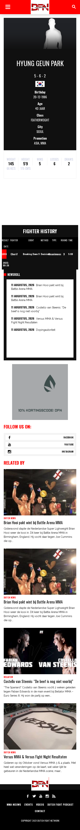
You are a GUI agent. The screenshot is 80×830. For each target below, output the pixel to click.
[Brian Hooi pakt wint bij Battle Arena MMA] (40, 492)
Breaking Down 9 (31, 254)
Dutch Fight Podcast (60, 804)
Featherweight (40, 120)
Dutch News (10, 518)
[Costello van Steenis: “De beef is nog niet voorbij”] (40, 651)
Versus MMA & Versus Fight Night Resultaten (35, 756)
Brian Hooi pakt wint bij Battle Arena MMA (33, 522)
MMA (43, 143)
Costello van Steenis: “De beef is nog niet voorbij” (38, 681)
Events (28, 804)
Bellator (8, 677)
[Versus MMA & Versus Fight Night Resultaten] (40, 726)
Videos (40, 804)
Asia (36, 143)
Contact (40, 811)
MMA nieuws (14, 804)
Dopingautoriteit (45, 329)
